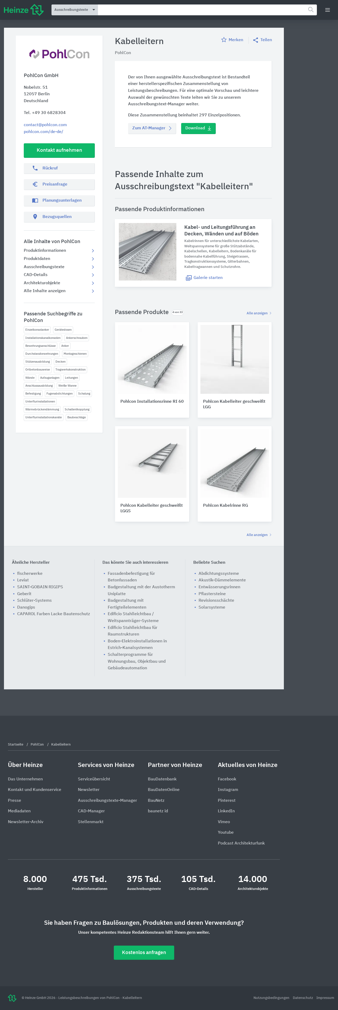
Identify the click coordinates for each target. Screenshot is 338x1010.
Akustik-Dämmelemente (222, 580)
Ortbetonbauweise (37, 369)
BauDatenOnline (164, 790)
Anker (65, 345)
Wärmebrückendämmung (42, 409)
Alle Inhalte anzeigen (44, 291)
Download (195, 128)
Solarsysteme (212, 607)
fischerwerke (30, 574)
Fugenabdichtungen (59, 393)
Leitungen (71, 377)
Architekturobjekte (42, 283)
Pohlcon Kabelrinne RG (225, 506)
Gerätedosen (63, 329)
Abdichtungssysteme (219, 574)
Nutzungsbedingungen (271, 998)
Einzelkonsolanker (37, 329)
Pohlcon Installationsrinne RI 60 (152, 402)
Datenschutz (303, 998)
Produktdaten (37, 259)
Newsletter (89, 790)
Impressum (325, 998)
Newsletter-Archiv (25, 822)
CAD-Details (36, 275)
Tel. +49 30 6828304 (45, 113)
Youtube (226, 833)
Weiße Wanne (67, 385)
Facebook (227, 779)
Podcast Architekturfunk (241, 843)
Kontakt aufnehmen (59, 150)
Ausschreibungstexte (44, 267)
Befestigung (33, 393)
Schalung (84, 393)
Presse (14, 801)
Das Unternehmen (25, 779)
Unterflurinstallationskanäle (43, 417)
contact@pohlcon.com (45, 125)
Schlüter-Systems (34, 601)
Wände (30, 377)
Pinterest (227, 801)
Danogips (26, 607)
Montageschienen (75, 353)
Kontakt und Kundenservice (34, 790)
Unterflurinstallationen (40, 401)
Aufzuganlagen (49, 377)
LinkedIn (226, 811)
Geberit (24, 594)
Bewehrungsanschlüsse (40, 345)
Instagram (228, 790)
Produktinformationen (45, 251)
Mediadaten (19, 811)
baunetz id (158, 811)
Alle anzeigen (258, 313)
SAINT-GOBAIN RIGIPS (40, 587)
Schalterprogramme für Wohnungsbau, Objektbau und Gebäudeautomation (137, 661)
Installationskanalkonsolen (42, 337)
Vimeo (224, 822)
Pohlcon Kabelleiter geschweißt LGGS (151, 508)
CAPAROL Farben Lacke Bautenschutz (53, 614)
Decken (60, 361)
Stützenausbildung (37, 361)
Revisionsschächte (216, 601)
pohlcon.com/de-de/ (43, 132)
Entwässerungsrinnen (219, 587)
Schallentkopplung (77, 409)
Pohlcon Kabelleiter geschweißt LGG (234, 404)
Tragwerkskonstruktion (70, 369)
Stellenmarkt (91, 822)
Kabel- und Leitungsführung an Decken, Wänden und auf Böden (221, 230)
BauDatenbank (162, 779)
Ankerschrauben (76, 337)
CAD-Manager (91, 811)
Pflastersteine (212, 594)
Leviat (23, 580)
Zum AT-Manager (148, 128)
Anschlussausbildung (39, 385)
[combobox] (207, 9)
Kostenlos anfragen (144, 952)
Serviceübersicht (94, 779)
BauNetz (156, 801)
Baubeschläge (76, 417)
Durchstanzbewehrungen (41, 353)
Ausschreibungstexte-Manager (107, 801)
